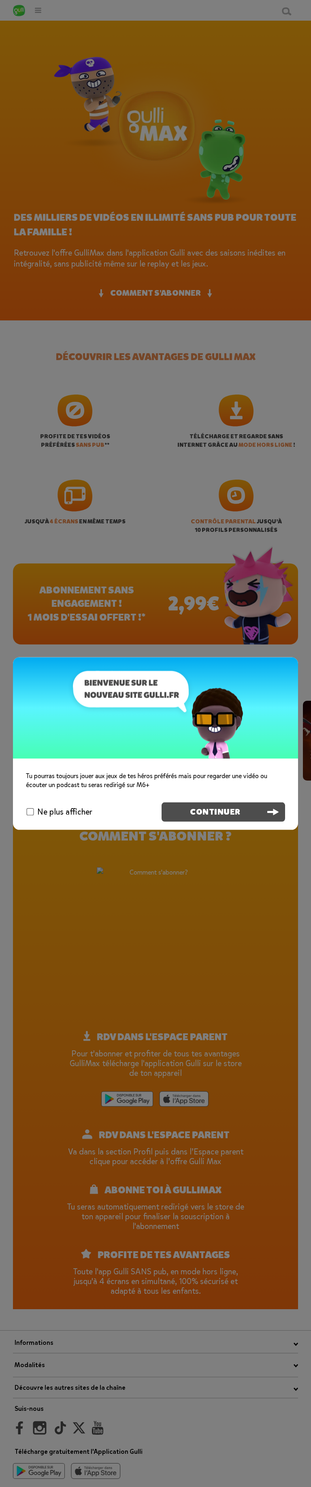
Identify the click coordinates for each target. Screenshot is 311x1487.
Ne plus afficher (64, 811)
